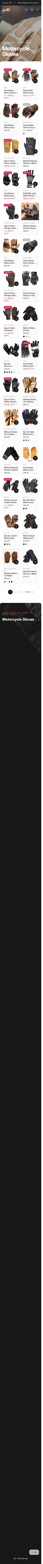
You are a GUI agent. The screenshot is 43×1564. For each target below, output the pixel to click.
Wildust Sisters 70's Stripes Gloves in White (11, 434)
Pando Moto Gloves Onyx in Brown (29, 127)
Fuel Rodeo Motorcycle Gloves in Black (10, 195)
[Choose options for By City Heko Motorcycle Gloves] (35, 422)
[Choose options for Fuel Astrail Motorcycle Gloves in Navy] (35, 81)
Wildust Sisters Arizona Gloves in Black (29, 228)
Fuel (5, 87)
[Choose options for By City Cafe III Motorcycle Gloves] (16, 526)
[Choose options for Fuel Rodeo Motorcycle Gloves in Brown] (16, 115)
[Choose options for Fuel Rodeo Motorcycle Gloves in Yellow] (16, 251)
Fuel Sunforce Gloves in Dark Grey (29, 295)
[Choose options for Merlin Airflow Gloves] (35, 318)
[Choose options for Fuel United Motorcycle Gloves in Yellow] (35, 458)
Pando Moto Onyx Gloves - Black (29, 262)
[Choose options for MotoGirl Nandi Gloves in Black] (35, 562)
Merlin (25, 325)
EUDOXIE (26, 190)
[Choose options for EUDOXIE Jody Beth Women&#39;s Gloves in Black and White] (35, 184)
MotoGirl (26, 158)
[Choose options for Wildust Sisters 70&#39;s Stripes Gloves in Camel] (35, 390)
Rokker (6, 497)
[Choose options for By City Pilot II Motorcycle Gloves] (35, 490)
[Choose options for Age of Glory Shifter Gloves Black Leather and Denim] (16, 390)
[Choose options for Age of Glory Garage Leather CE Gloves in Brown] (16, 283)
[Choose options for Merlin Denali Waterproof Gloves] (35, 526)
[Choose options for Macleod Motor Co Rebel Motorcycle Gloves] (16, 562)
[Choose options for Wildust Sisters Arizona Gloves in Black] (35, 216)
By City (7, 361)
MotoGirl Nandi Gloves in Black (29, 572)
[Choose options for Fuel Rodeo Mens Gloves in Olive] (16, 81)
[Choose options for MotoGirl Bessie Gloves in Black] (35, 151)
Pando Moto (27, 122)
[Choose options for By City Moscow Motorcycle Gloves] (16, 354)
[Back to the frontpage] (3, 42)
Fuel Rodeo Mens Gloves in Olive (11, 92)
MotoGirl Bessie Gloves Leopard (11, 468)
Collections (11, 42)
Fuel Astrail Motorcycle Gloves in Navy (29, 92)
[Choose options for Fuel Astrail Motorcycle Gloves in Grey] (35, 354)
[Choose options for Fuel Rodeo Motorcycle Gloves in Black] (16, 184)
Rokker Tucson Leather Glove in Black (10, 502)
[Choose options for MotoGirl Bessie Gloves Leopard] (16, 458)
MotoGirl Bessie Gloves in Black (30, 162)
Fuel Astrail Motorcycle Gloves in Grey (29, 366)
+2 (14, 372)
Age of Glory (9, 158)
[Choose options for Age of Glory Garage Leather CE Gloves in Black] (16, 216)
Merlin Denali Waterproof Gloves (29, 538)
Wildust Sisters (29, 223)
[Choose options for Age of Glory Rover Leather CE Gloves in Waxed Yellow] (16, 151)
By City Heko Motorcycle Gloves (28, 434)
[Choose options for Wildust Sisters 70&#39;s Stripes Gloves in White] (16, 422)
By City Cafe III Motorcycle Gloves (10, 538)
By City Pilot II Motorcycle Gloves (29, 502)
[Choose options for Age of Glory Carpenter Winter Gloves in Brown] (16, 318)
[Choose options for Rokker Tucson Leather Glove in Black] (16, 490)
